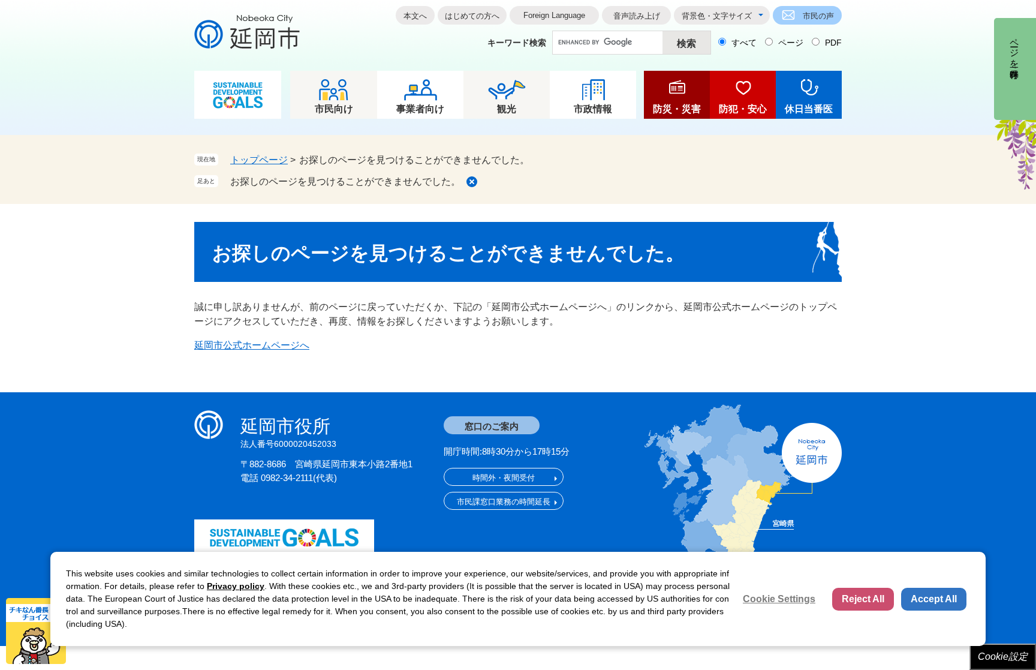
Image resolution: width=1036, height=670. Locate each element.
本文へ (415, 15)
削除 (471, 181)
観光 (506, 109)
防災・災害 (677, 109)
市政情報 (593, 109)
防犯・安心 (743, 109)
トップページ (259, 160)
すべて (744, 42)
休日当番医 (809, 109)
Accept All (934, 599)
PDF (833, 42)
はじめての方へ (472, 15)
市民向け (334, 109)
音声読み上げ (636, 15)
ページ (790, 42)
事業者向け (420, 109)
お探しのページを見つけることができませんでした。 (345, 181)
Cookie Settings (779, 599)
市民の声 (818, 15)
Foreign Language (554, 15)
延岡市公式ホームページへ (251, 345)
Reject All (863, 599)
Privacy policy (235, 586)
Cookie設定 (1003, 656)
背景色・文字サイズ (717, 15)
